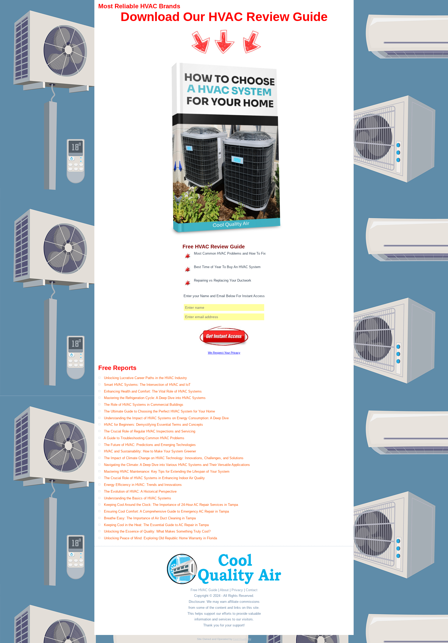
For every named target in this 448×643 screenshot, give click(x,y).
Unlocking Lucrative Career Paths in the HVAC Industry (145, 378)
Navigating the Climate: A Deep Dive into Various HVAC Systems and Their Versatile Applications (177, 465)
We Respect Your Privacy (224, 352)
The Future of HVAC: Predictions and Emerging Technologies (150, 445)
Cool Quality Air (242, 639)
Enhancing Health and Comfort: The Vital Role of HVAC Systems (153, 391)
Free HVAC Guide (204, 590)
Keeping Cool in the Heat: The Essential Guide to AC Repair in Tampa (156, 525)
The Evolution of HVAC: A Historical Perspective (140, 491)
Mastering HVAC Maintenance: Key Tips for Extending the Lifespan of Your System (166, 471)
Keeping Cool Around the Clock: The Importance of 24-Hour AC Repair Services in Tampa (171, 505)
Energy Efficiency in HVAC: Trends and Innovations (143, 485)
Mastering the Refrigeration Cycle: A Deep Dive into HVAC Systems (155, 398)
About (224, 590)
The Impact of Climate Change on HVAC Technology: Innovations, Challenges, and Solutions (173, 458)
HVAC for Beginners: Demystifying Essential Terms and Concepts (153, 425)
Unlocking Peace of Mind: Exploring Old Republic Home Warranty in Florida (160, 538)
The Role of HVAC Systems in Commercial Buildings (143, 405)
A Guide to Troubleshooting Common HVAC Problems (144, 438)
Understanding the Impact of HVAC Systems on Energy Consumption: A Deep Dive (166, 418)
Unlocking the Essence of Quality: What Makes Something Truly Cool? (157, 531)
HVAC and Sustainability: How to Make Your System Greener (150, 451)
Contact (251, 590)
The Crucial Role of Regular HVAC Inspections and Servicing (149, 431)
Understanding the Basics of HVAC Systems (137, 498)
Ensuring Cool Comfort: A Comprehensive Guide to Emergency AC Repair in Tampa (166, 511)
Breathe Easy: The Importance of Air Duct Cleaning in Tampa (150, 518)
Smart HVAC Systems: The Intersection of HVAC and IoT (147, 385)
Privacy (237, 590)
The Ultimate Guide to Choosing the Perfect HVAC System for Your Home (159, 411)
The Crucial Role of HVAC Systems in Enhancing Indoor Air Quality (154, 478)
